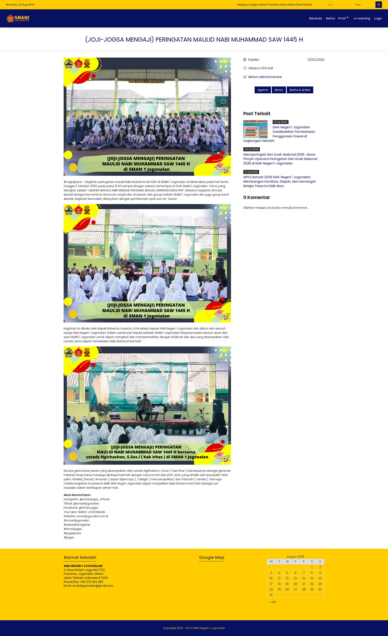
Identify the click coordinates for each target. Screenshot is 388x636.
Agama (263, 90)
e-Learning (362, 18)
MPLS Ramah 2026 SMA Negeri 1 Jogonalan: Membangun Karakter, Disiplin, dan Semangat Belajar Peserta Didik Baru (279, 181)
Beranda (315, 18)
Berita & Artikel (300, 90)
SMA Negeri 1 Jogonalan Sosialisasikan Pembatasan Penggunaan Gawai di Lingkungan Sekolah (279, 134)
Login (378, 18)
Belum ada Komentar (265, 77)
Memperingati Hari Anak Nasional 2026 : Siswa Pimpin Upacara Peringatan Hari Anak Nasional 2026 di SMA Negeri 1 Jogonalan (280, 159)
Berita (330, 18)
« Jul (273, 602)
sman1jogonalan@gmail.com (93, 586)
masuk (260, 208)
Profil (342, 18)
